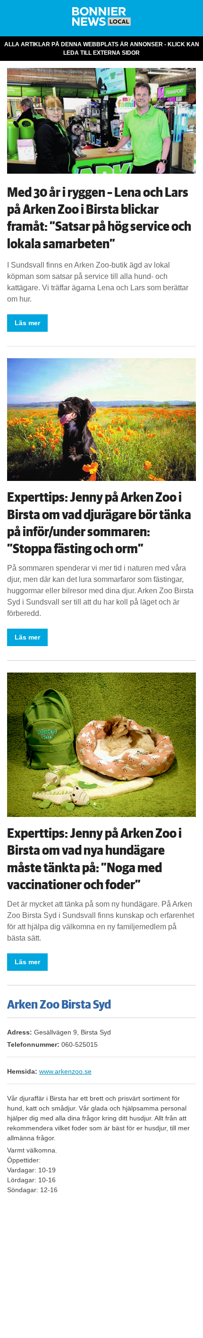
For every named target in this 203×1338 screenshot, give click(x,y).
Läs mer (27, 323)
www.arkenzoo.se (65, 1071)
